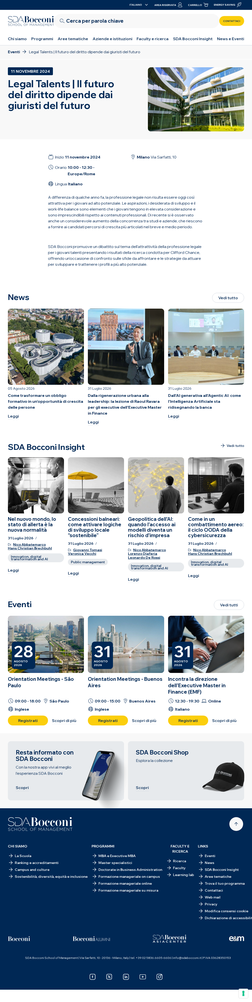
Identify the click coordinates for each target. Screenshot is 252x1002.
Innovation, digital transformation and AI (29, 557)
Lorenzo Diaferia (142, 554)
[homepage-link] (31, 21)
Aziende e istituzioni (112, 38)
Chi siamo (17, 38)
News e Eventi (230, 38)
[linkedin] (126, 977)
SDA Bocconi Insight (193, 38)
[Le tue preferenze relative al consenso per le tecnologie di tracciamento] (243, 993)
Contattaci (231, 21)
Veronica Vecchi (82, 554)
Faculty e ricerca (153, 38)
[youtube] (143, 977)
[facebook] (92, 977)
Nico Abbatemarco (29, 544)
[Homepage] (40, 824)
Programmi (42, 38)
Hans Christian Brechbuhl (30, 548)
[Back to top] (236, 824)
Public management (88, 562)
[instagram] (159, 977)
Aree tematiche (73, 38)
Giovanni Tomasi (87, 550)
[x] (109, 977)
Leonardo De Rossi (144, 558)
